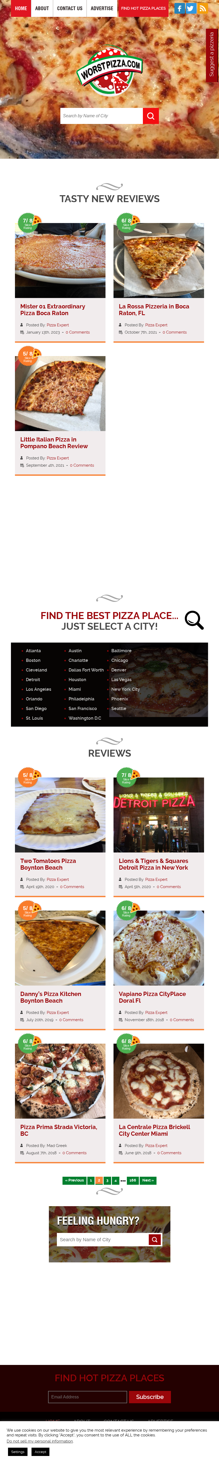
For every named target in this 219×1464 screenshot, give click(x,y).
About (42, 8)
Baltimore (121, 650)
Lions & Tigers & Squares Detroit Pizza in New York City (153, 868)
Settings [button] (17, 1452)
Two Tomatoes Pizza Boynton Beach (48, 864)
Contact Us (70, 8)
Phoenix (119, 698)
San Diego (36, 708)
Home (21, 8)
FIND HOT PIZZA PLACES (143, 8)
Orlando (34, 698)
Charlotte (78, 660)
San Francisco (83, 708)
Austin (75, 650)
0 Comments (78, 332)
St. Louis (34, 718)
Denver (118, 670)
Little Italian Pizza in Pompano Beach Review (54, 443)
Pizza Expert (58, 325)
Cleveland (36, 670)
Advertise (102, 8)
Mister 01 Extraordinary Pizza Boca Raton (52, 309)
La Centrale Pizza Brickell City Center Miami (154, 1130)
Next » (148, 1180)
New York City (125, 689)
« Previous (74, 1180)
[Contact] (211, 56)
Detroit (33, 679)
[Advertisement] (115, 542)
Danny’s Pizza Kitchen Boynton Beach (50, 997)
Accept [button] (40, 1452)
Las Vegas (121, 679)
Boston (33, 660)
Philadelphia (81, 698)
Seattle (118, 708)
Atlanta (33, 650)
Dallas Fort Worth (86, 670)
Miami (75, 689)
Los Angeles (38, 689)
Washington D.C (85, 718)
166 (133, 1180)
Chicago (119, 660)
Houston (77, 679)
